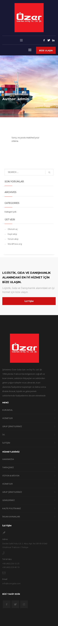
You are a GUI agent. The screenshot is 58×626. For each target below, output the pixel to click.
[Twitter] (48, 40)
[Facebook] (44, 40)
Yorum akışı (13, 239)
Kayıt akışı (12, 234)
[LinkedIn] (53, 40)
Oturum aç (12, 229)
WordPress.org (15, 244)
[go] (49, 172)
